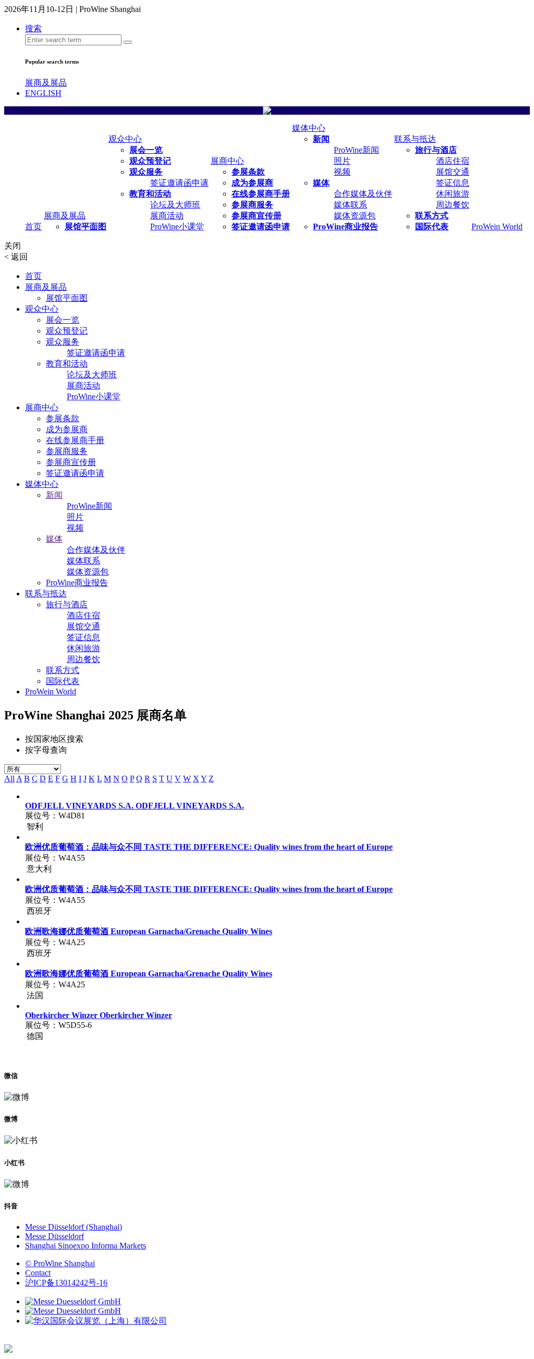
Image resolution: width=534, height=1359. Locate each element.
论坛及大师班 (175, 204)
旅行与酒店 (436, 149)
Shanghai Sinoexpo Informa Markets (85, 1245)
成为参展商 (252, 182)
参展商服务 (252, 204)
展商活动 (167, 215)
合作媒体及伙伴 (363, 193)
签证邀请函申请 (179, 182)
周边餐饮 (452, 204)
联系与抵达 (415, 138)
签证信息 (452, 182)
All (9, 778)
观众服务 (146, 171)
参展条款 (248, 171)
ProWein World (497, 226)
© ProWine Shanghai (60, 1263)
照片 (342, 160)
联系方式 (431, 215)
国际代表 (431, 226)
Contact (38, 1272)
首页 (33, 226)
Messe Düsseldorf (54, 1236)
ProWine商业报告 (345, 226)
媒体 (321, 182)
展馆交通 (452, 171)
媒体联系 (350, 204)
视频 (342, 171)
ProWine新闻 (356, 149)
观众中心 (125, 138)
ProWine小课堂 (177, 226)
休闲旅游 (452, 193)
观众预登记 (150, 160)
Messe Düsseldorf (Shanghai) (73, 1226)
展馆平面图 (85, 226)
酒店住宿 (452, 160)
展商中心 (227, 160)
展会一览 (146, 149)
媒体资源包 (354, 215)
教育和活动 (150, 193)
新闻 (321, 138)
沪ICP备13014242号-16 (66, 1282)
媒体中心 (308, 128)
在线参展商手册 (261, 193)
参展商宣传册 (257, 215)
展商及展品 (46, 82)
